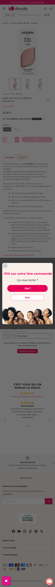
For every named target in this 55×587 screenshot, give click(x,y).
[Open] (6, 580)
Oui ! (28, 288)
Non (27, 297)
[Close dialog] (5, 266)
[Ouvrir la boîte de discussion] (49, 581)
